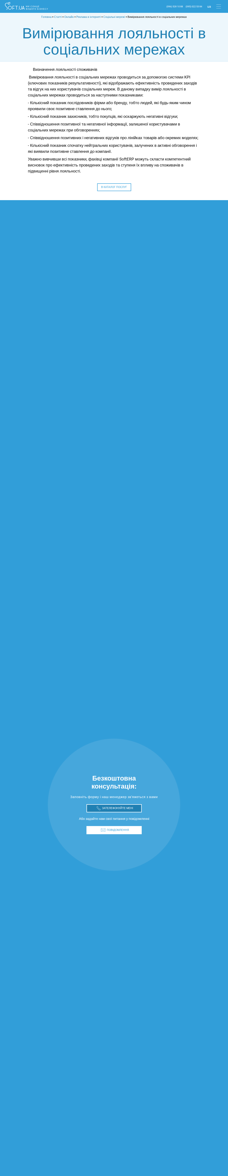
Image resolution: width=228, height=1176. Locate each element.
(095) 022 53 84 (194, 6)
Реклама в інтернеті (88, 16)
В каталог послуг (114, 187)
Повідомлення (118, 830)
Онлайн (69, 16)
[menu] (218, 6)
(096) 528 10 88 (174, 6)
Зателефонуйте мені (117, 808)
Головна (46, 16)
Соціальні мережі (114, 16)
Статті (58, 16)
